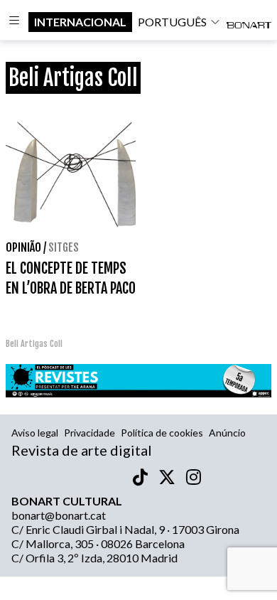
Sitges (63, 247)
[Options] (14, 22)
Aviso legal (34, 433)
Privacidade (89, 433)
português (172, 21)
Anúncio (227, 433)
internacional (80, 21)
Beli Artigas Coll (34, 343)
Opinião (23, 247)
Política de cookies (162, 433)
